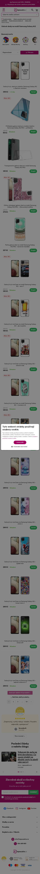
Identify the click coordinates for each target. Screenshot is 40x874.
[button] (20, 447)
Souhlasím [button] (20, 442)
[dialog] (20, 437)
